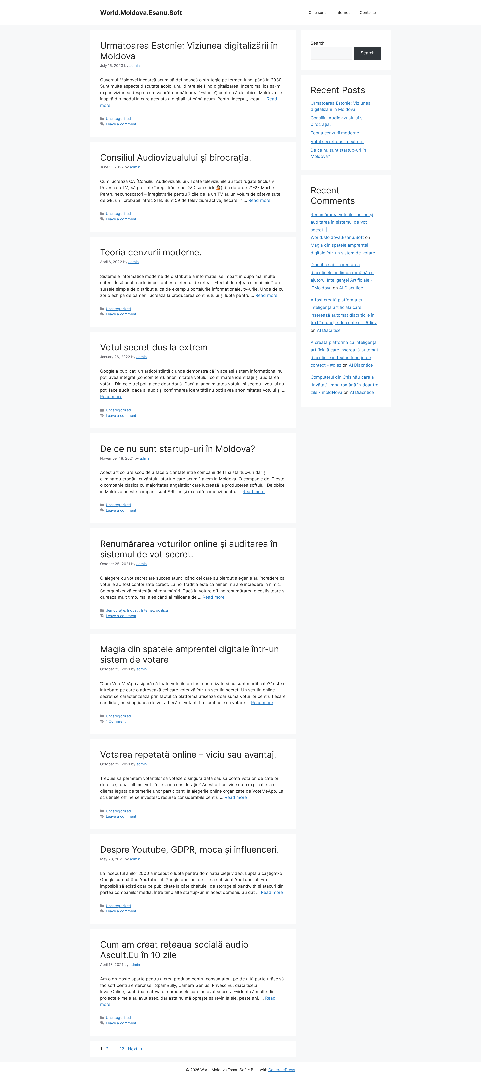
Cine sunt (317, 12)
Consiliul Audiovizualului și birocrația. (175, 157)
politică (162, 610)
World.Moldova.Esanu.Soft (141, 12)
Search (318, 43)
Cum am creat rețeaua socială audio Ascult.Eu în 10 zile (174, 949)
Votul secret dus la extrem (154, 347)
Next (135, 1048)
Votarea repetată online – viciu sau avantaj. (188, 754)
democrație (115, 610)
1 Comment (116, 721)
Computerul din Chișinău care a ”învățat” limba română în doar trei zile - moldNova (345, 385)
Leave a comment (121, 124)
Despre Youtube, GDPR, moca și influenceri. (189, 849)
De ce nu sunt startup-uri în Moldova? (177, 448)
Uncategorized (118, 118)
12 (122, 1048)
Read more (259, 200)
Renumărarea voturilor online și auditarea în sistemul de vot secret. (189, 548)
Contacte (368, 12)
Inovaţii (133, 610)
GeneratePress (281, 1069)
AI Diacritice (351, 287)
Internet (343, 12)
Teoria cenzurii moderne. (151, 252)
